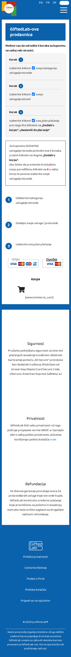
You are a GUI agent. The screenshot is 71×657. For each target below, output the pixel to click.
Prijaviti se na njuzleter (35, 601)
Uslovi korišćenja (35, 568)
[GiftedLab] (9, 9)
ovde (53, 440)
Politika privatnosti (35, 557)
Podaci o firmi (35, 579)
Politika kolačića (35, 590)
